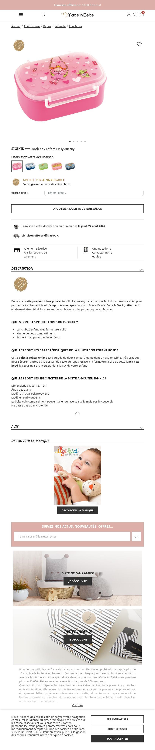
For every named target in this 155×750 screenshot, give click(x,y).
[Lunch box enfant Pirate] (70, 166)
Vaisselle (60, 26)
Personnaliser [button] (117, 719)
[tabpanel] (77, 86)
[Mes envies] (135, 14)
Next (148, 88)
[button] (20, 15)
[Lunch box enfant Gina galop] (56, 166)
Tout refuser (117, 729)
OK (136, 536)
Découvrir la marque (78, 510)
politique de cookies (60, 735)
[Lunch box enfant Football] (43, 166)
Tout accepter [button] (117, 738)
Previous (7, 88)
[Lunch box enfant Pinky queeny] (17, 166)
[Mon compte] (129, 14)
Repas (47, 26)
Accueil (15, 26)
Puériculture (32, 26)
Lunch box (75, 26)
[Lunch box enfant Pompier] (30, 166)
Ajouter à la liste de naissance (77, 208)
